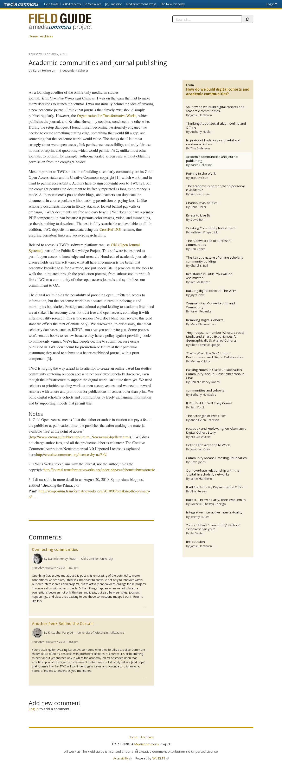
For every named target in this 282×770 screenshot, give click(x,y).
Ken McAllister (200, 282)
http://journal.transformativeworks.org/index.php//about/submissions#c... (101, 469)
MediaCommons (146, 744)
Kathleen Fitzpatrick (204, 232)
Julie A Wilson (199, 177)
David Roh (197, 219)
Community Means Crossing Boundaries (216, 458)
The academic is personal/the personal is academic (215, 188)
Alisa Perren (198, 491)
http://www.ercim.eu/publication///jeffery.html (80, 436)
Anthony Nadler (201, 131)
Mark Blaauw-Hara (203, 324)
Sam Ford (197, 407)
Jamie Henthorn (201, 115)
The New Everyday (172, 4)
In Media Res (93, 4)
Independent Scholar (74, 70)
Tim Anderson (200, 148)
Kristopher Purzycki (60, 632)
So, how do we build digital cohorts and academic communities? (215, 109)
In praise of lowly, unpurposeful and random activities (213, 142)
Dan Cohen (197, 249)
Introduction (195, 542)
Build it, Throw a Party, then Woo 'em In (216, 500)
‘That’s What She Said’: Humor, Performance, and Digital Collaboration (215, 355)
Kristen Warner (200, 436)
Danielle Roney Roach (62, 559)
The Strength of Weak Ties (206, 416)
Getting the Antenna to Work (208, 445)
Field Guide (51, 4)
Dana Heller (198, 207)
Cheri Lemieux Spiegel (205, 345)
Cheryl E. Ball (199, 265)
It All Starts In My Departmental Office (215, 487)
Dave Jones (198, 462)
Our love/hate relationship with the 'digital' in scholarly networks (212, 472)
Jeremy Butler (199, 517)
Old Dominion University (97, 559)
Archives (46, 36)
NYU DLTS (158, 758)
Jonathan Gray (200, 449)
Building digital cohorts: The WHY (211, 291)
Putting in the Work (201, 173)
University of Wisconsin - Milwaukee (100, 632)
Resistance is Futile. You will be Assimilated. (209, 276)
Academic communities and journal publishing (212, 159)
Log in (271, 4)
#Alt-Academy (72, 4)
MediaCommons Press (141, 4)
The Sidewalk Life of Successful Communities (209, 243)
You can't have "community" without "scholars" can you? (213, 527)
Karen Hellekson (44, 70)
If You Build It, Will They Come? (209, 403)
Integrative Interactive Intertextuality (214, 512)
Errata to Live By (198, 215)
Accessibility (121, 758)
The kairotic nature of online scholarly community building (214, 259)
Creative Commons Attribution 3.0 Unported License (178, 751)
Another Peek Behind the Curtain (63, 623)
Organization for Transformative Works (106, 115)
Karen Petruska (200, 311)
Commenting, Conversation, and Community (210, 305)
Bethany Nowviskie (203, 394)
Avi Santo (196, 533)
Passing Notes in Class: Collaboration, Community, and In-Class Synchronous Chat (215, 374)
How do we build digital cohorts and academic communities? (217, 91)
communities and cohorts (205, 390)
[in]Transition (113, 4)
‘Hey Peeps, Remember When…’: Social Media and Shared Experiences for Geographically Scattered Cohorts (215, 336)
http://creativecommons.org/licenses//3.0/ (71, 454)
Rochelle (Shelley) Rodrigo (208, 504)
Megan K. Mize (200, 361)
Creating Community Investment (211, 228)
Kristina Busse (200, 194)
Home (33, 36)
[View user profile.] (37, 559)
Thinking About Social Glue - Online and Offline (216, 125)
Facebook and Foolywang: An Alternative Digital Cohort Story (216, 430)
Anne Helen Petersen (204, 420)
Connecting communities (55, 549)
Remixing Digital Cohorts (204, 320)
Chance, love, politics (201, 203)
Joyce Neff (197, 295)
